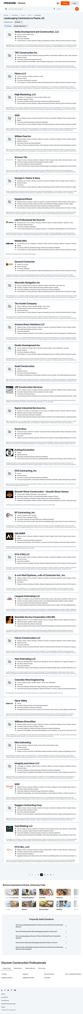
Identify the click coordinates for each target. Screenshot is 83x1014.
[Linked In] (2, 990)
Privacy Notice (4, 997)
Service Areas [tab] (41, 968)
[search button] (77, 9)
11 (47, 874)
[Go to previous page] (29, 874)
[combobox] (65, 9)
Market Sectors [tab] (18, 968)
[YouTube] (15, 990)
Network (21, 3)
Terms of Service (5, 1000)
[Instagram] (11, 990)
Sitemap (3, 1007)
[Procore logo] (10, 3)
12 (50, 874)
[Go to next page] (54, 874)
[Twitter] (8, 990)
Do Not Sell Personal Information (8, 1003)
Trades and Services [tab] (30, 968)
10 (44, 874)
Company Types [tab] (7, 968)
